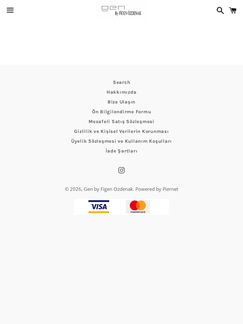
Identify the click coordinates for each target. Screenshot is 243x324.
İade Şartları (122, 151)
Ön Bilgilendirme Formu (121, 112)
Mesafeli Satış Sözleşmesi (121, 121)
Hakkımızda (122, 92)
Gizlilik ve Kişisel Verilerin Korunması (121, 131)
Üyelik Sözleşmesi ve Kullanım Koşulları (121, 141)
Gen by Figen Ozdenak (108, 189)
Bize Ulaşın (121, 102)
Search (121, 82)
